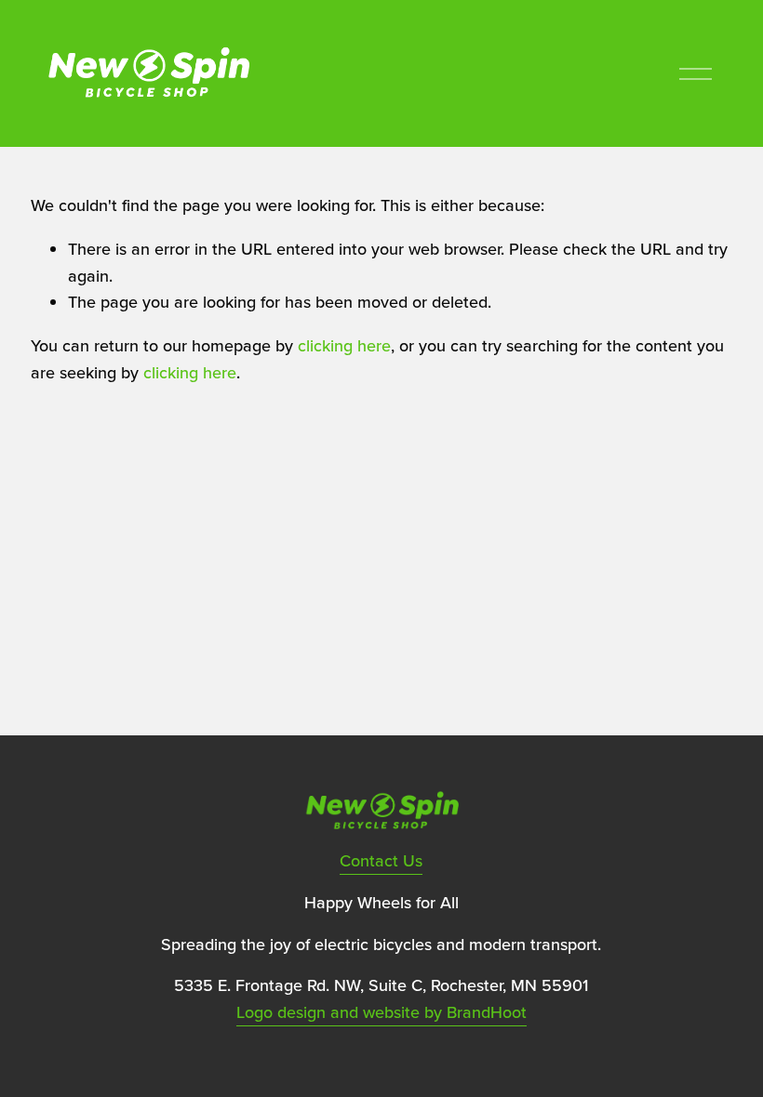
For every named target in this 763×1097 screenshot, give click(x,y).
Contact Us (381, 860)
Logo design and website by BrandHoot (381, 1012)
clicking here (344, 345)
